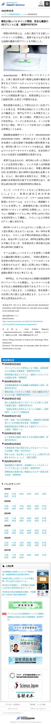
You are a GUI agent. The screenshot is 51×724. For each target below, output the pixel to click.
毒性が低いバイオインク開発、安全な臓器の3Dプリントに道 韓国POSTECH (27, 393)
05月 (29, 493)
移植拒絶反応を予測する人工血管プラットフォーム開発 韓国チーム (26, 428)
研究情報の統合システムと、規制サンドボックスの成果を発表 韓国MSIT (26, 376)
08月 (6, 493)
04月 (37, 493)
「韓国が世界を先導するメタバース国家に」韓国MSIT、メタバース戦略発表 (26, 410)
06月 (21, 493)
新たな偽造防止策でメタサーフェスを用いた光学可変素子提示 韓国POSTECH (26, 404)
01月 (14, 496)
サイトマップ (13, 708)
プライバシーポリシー (38, 708)
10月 (21, 505)
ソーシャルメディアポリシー (12, 713)
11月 (14, 505)
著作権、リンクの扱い (38, 704)
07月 (14, 493)
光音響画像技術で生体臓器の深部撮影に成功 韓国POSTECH (26, 387)
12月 (6, 505)
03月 (44, 493)
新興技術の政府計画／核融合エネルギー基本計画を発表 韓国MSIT (26, 473)
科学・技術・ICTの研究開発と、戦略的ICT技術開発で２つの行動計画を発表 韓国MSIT (27, 421)
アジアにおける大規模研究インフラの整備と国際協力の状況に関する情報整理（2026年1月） (26, 616)
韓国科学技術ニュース (17, 14)
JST (25, 718)
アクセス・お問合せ (13, 704)
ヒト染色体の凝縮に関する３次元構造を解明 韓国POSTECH (26, 438)
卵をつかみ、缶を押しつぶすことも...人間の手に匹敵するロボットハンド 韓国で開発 (27, 456)
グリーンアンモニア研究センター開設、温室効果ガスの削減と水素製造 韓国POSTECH (26, 369)
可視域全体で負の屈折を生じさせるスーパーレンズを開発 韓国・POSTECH (26, 449)
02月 (6, 496)
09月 (29, 505)
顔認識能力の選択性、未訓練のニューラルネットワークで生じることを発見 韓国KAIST (26, 466)
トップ (3, 14)
